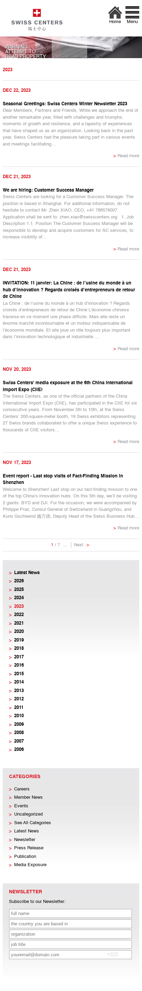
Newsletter (24, 840)
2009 (19, 724)
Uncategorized (28, 814)
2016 (19, 665)
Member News (28, 797)
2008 (19, 733)
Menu (132, 22)
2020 (19, 631)
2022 (19, 615)
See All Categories (32, 823)
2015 (19, 674)
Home (115, 22)
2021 (19, 623)
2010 (19, 716)
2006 (19, 749)
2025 (19, 590)
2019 (19, 640)
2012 (19, 699)
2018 (19, 648)
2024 (19, 598)
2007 (19, 741)
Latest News (27, 573)
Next (81, 545)
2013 (19, 691)
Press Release (28, 848)
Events (21, 806)
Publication (25, 856)
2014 (19, 682)
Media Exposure (30, 865)
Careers (22, 789)
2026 (19, 581)
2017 (19, 657)
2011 (18, 707)
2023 (19, 606)
